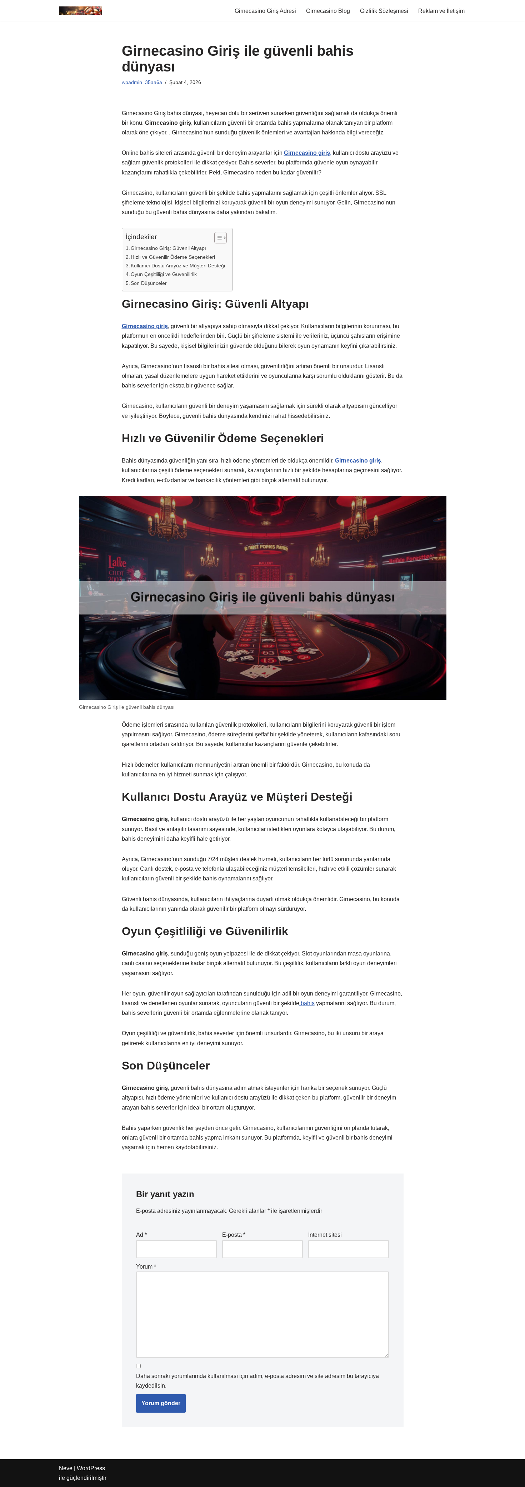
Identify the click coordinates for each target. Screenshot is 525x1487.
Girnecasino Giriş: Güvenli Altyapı (168, 248)
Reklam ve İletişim (441, 11)
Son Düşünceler (149, 283)
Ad (141, 1235)
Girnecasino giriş (358, 461)
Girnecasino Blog (328, 11)
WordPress (91, 1468)
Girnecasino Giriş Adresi (265, 11)
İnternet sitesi (325, 1235)
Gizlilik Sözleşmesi (384, 11)
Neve (65, 1468)
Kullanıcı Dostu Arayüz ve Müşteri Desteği (178, 265)
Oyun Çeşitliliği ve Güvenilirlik (164, 274)
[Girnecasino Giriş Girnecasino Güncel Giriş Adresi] (80, 10)
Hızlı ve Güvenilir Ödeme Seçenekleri (173, 257)
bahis (307, 1003)
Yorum (146, 1267)
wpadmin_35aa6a (142, 82)
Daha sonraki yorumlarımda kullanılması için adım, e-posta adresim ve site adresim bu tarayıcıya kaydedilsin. (257, 1381)
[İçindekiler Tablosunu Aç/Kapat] (217, 238)
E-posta (233, 1235)
